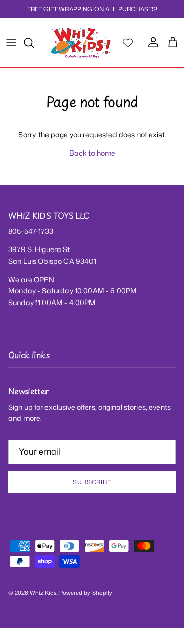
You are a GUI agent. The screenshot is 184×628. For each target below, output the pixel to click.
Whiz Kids (43, 593)
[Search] (33, 43)
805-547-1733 (30, 231)
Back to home (92, 153)
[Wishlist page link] (128, 43)
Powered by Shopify (85, 593)
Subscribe (92, 482)
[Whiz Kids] (81, 42)
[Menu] (11, 43)
